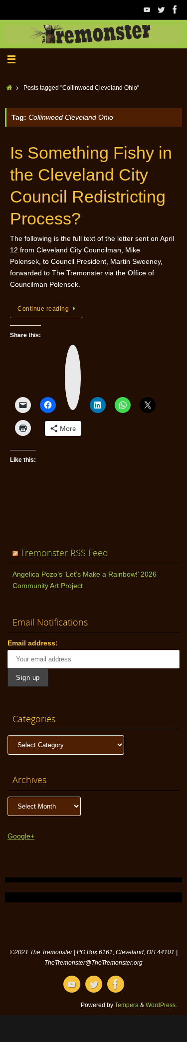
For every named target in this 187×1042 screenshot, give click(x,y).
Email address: (32, 643)
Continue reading (43, 308)
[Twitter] (161, 9)
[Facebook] (175, 9)
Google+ (20, 836)
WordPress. (161, 1005)
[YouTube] (147, 9)
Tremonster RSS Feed (64, 553)
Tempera (127, 1005)
